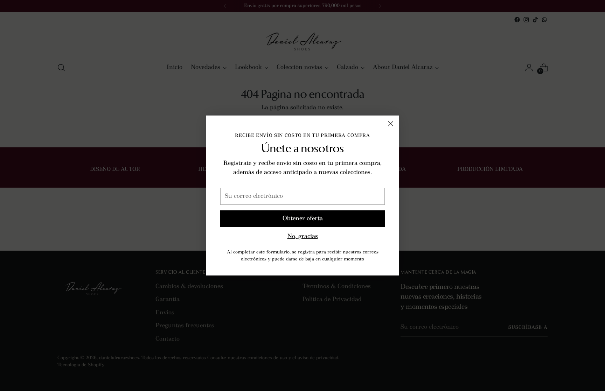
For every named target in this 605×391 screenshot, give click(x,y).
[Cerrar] (390, 123)
